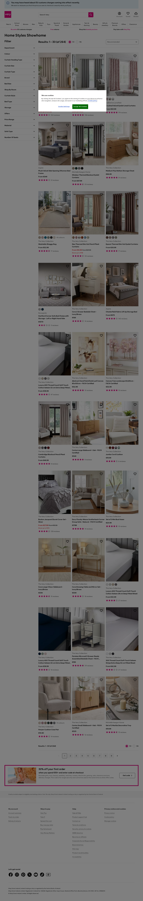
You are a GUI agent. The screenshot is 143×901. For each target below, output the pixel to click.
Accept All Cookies (80, 107)
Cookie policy (92, 101)
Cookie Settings (64, 106)
